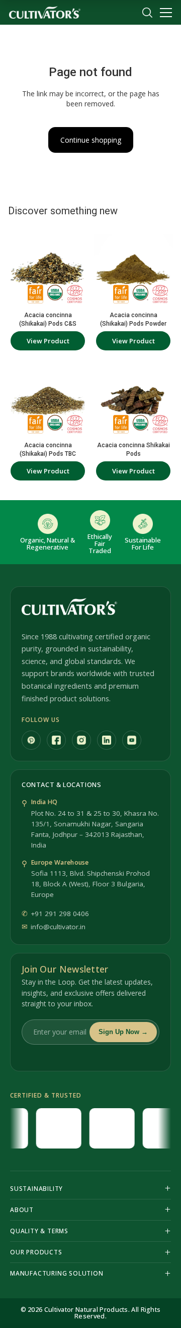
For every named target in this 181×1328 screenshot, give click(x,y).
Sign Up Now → (123, 1032)
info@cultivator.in (58, 926)
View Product (48, 340)
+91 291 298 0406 (60, 913)
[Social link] (31, 740)
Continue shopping (90, 140)
